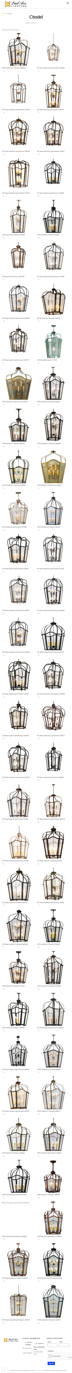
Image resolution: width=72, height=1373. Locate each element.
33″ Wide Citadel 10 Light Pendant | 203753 (51, 819)
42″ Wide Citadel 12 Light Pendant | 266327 (16, 610)
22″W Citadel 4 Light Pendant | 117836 (14, 527)
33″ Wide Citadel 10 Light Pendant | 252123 (50, 151)
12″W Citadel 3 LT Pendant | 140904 (48, 1195)
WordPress (47, 1370)
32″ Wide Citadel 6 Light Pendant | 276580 (50, 193)
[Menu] (68, 3)
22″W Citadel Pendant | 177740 (47, 360)
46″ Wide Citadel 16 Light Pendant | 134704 (16, 1320)
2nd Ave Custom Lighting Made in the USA (22, 1370)
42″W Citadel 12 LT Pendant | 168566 (13, 68)
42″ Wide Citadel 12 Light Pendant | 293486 (51, 68)
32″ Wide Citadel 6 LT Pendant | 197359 (14, 902)
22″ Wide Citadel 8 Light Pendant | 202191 (15, 861)
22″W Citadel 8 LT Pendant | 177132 (13, 986)
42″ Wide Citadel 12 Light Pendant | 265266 (50, 610)
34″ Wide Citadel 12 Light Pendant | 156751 (15, 1111)
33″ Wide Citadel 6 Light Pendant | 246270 (50, 652)
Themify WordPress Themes (59, 1370)
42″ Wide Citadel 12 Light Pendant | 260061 (16, 318)
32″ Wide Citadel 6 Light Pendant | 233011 (15, 694)
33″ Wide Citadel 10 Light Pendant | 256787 (16, 151)
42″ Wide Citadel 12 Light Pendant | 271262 (50, 569)
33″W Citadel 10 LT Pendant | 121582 (13, 485)
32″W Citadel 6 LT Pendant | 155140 (13, 1153)
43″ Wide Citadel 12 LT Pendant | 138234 (15, 1278)
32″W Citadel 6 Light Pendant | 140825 (14, 1236)
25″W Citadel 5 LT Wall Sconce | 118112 (49, 485)
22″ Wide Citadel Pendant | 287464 (13, 276)
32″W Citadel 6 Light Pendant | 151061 (49, 1153)
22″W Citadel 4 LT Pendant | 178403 (48, 944)
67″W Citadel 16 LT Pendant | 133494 (48, 1320)
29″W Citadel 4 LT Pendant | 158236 (48, 402)
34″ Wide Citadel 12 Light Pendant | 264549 (16, 652)
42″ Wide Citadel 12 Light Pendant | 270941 (50, 276)
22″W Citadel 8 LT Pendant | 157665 (13, 235)
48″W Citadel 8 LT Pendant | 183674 (48, 318)
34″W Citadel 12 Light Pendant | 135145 (49, 1278)
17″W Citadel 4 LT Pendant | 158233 (13, 443)
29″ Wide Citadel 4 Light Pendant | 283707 (15, 360)
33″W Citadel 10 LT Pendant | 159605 (49, 1069)
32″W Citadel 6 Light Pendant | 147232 (14, 1195)
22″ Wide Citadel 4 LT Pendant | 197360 (49, 861)
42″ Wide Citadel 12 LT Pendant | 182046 (15, 944)
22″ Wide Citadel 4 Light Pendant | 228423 (15, 735)
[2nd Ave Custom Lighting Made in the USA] (15, 3)
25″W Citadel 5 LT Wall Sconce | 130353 (15, 402)
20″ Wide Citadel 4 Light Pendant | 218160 (50, 777)
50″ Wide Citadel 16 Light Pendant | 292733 (16, 109)
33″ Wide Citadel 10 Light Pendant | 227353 (16, 777)
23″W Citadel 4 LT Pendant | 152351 (48, 235)
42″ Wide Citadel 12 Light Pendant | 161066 (15, 1069)
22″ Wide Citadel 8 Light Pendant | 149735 (50, 109)
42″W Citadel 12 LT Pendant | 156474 (48, 1111)
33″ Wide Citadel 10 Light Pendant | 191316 (50, 902)
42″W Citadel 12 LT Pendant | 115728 (48, 527)
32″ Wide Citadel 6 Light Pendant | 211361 (15, 819)
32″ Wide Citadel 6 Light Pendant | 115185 (15, 569)
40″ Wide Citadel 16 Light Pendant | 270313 (16, 193)
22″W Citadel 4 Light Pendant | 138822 (49, 1236)
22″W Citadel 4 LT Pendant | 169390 (13, 1028)
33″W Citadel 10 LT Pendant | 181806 (48, 443)
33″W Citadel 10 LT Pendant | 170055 (49, 986)
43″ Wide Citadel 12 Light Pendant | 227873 (51, 735)
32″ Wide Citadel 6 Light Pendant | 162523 (50, 1028)
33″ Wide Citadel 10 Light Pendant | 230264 (51, 694)
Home (4, 14)
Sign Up (51, 1363)
